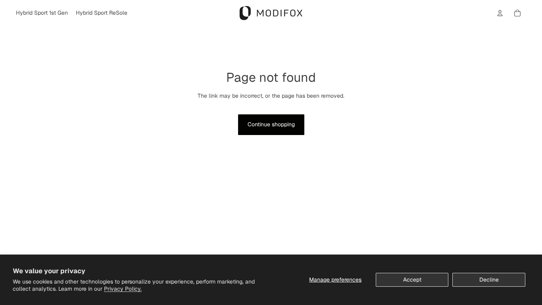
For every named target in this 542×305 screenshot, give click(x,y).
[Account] (500, 13)
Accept (412, 279)
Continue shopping (271, 124)
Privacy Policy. (123, 288)
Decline (489, 279)
